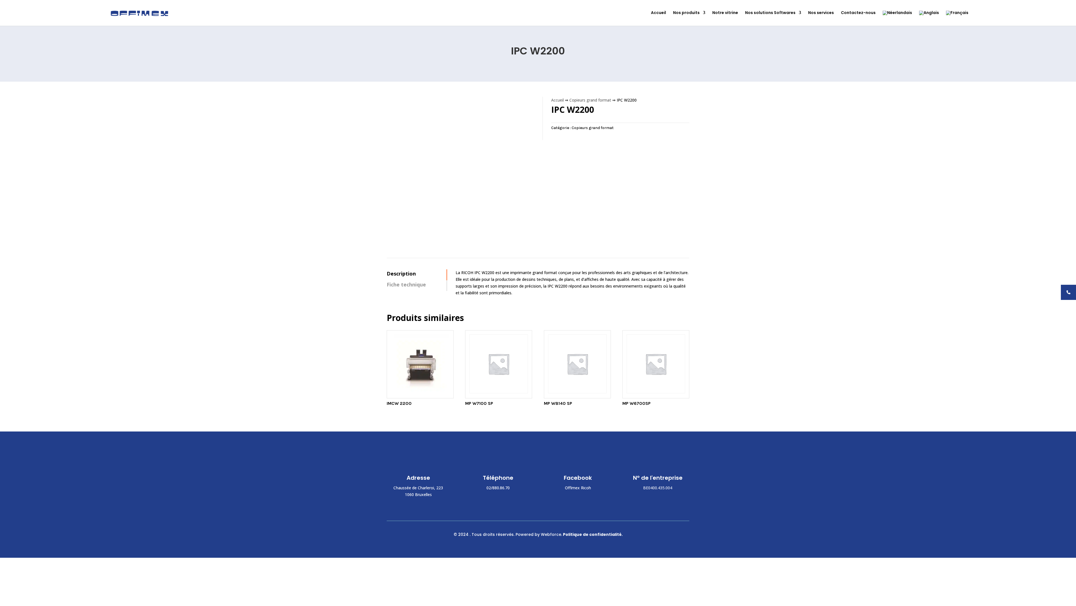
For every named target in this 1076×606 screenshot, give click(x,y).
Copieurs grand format (590, 100)
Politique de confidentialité (592, 534)
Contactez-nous (858, 13)
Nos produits (686, 13)
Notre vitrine (725, 13)
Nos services (821, 13)
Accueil (658, 13)
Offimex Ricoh (578, 487)
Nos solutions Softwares (770, 13)
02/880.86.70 (498, 487)
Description (401, 273)
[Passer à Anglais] (929, 18)
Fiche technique (406, 284)
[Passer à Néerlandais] (897, 18)
